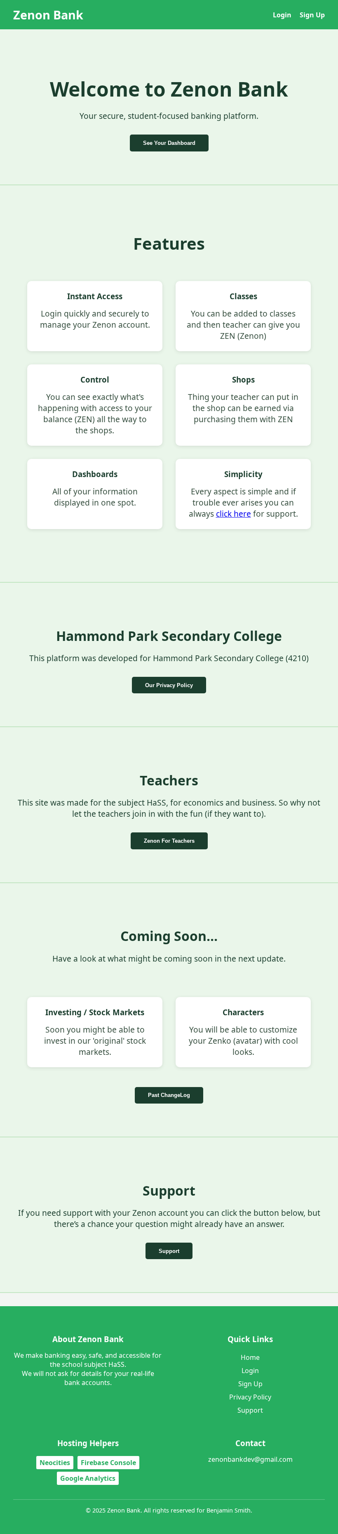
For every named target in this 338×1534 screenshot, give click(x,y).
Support (169, 1251)
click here (233, 513)
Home (250, 1357)
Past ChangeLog (169, 1095)
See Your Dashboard (169, 143)
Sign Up (312, 14)
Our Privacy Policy (169, 685)
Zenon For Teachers (169, 841)
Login (282, 14)
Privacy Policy (250, 1397)
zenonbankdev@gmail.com (250, 1459)
